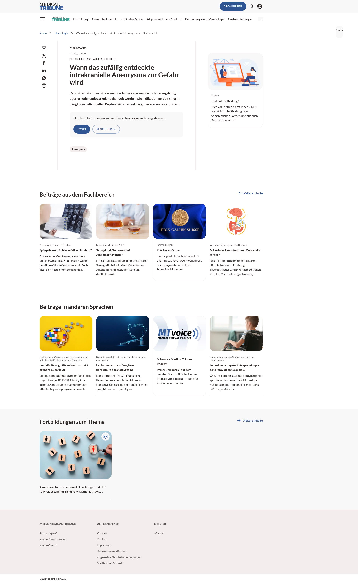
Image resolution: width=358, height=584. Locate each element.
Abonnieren (233, 6)
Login (82, 129)
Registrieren (106, 129)
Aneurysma (78, 149)
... (260, 19)
